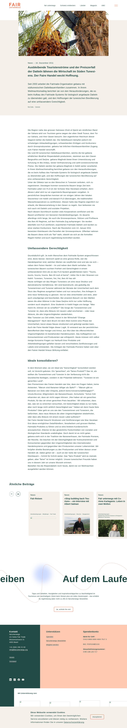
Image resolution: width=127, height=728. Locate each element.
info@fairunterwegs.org (18, 650)
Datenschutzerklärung (74, 722)
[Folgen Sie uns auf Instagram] (14, 679)
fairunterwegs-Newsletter (56, 641)
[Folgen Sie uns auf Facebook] (19, 679)
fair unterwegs (50, 5)
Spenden (49, 637)
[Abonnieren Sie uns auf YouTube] (23, 679)
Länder (83, 5)
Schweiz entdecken (67, 5)
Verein (11, 657)
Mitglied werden (52, 645)
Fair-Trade (31, 107)
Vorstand (12, 661)
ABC (103, 5)
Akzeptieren (97, 717)
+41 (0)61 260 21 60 (17, 647)
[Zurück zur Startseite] (14, 5)
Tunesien (37, 107)
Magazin (93, 5)
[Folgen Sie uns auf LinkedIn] (10, 679)
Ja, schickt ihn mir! (63, 609)
